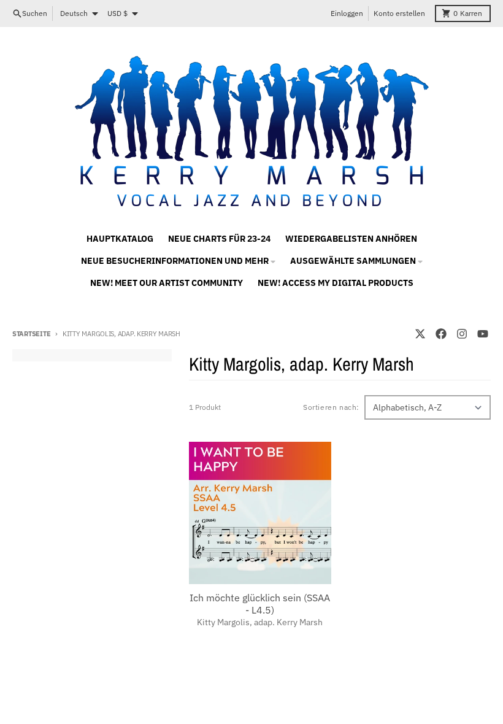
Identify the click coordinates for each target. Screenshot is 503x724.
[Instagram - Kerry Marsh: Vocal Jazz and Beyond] (462, 334)
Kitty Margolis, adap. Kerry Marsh (260, 622)
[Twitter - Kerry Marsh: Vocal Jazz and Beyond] (420, 334)
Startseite (31, 333)
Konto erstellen (399, 13)
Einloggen (347, 13)
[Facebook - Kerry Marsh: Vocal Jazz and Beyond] (441, 334)
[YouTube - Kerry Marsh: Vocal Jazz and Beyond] (483, 334)
